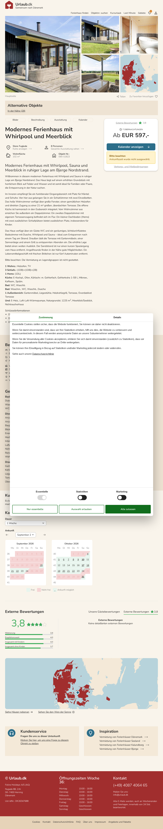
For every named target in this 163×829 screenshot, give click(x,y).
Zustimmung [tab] (46, 317)
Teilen (123, 96)
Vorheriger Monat (7, 535)
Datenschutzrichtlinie (63, 821)
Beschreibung (38, 119)
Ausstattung (60, 119)
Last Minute (129, 12)
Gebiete (141, 12)
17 (83, 565)
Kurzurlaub (115, 12)
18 (87, 565)
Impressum (100, 821)
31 (83, 576)
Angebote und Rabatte (119, 821)
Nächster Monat (44, 535)
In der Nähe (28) (16, 110)
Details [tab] (117, 317)
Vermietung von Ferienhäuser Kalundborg (121, 744)
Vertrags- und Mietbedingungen (131, 166)
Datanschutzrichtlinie (43, 353)
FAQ (78, 821)
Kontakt (46, 821)
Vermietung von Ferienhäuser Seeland (119, 741)
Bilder (15, 119)
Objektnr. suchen (99, 12)
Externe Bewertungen (126, 122)
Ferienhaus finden (80, 12)
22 (17, 571)
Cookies (36, 821)
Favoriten (150, 11)
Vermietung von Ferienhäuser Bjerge (118, 748)
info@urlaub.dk (120, 794)
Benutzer (156, 13)
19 (59, 571)
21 (12, 571)
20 (41, 565)
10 (83, 559)
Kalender (83, 119)
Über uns (87, 821)
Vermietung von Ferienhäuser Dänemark (120, 737)
